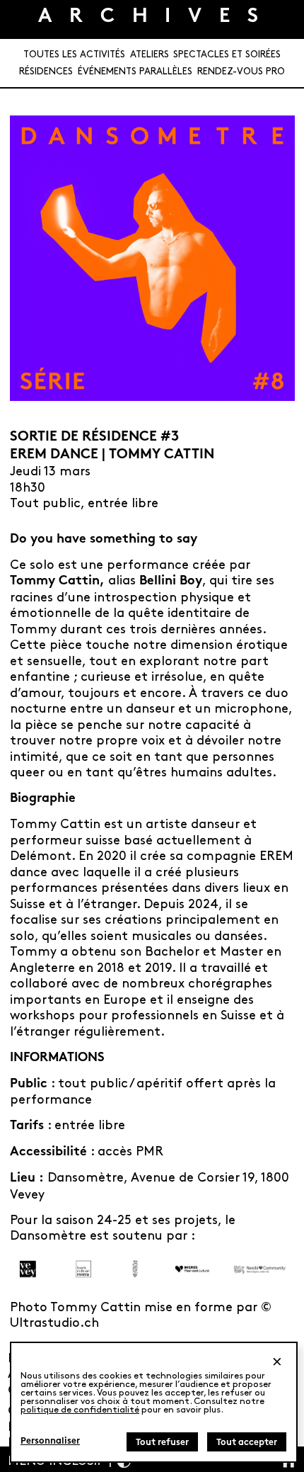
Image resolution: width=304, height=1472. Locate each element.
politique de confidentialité (80, 1409)
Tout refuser (162, 1443)
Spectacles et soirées (227, 54)
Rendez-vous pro (241, 71)
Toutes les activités (74, 54)
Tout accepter (246, 1443)
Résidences (46, 71)
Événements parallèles (135, 71)
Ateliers (149, 54)
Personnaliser (50, 1441)
